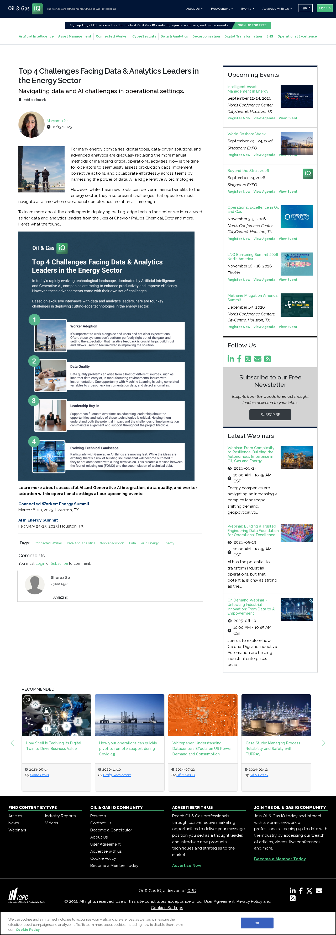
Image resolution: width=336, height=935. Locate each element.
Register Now (239, 118)
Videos (51, 823)
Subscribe (59, 563)
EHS (269, 36)
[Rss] (268, 360)
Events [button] (246, 8)
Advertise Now (186, 865)
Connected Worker (112, 36)
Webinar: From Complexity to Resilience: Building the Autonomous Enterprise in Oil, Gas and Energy (251, 454)
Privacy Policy (249, 901)
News (13, 823)
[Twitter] (249, 360)
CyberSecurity (144, 36)
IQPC (191, 890)
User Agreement (105, 844)
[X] (310, 892)
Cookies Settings (167, 907)
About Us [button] (193, 8)
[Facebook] (240, 360)
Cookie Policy (103, 858)
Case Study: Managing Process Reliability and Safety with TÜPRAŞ (273, 748)
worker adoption (112, 543)
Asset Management (74, 36)
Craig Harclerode (117, 775)
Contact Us (100, 823)
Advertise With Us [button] (276, 8)
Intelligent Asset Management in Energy (248, 89)
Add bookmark (34, 100)
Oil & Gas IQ (185, 775)
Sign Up (324, 8)
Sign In (305, 8)
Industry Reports (60, 816)
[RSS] (293, 899)
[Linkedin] (232, 360)
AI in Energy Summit (38, 520)
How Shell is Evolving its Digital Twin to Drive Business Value (53, 746)
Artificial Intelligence (36, 36)
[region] (168, 923)
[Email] (258, 360)
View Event (288, 118)
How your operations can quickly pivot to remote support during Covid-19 (128, 748)
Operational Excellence (297, 36)
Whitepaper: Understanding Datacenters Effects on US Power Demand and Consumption (202, 748)
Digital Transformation (243, 36)
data (133, 543)
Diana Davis (39, 775)
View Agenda (264, 118)
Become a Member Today (114, 865)
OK (257, 923)
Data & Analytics (174, 36)
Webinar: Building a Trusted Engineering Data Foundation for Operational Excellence (253, 530)
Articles (15, 816)
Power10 (98, 816)
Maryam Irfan (58, 121)
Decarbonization (206, 36)
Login (40, 563)
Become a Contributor (111, 830)
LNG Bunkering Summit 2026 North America (253, 256)
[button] (12, 743)
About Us (99, 837)
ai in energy (150, 543)
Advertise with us (106, 851)
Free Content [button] (220, 8)
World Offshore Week (247, 134)
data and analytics (81, 543)
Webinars (17, 830)
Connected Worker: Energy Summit (54, 504)
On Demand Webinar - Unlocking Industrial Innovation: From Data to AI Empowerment (251, 606)
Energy (169, 543)
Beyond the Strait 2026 (248, 171)
